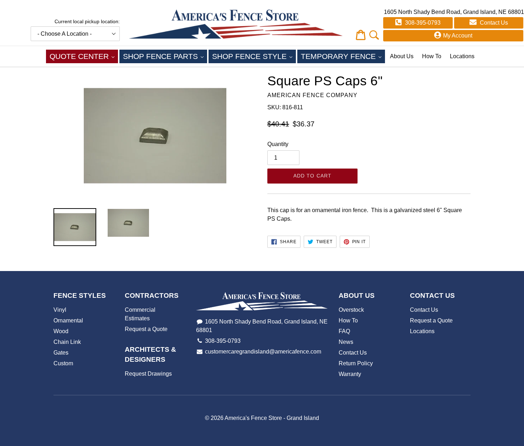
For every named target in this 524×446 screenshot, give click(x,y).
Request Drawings (148, 374)
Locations (462, 56)
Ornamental (68, 320)
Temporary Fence (343, 56)
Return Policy (356, 363)
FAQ (344, 331)
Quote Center (84, 56)
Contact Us (493, 23)
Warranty (350, 374)
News (346, 342)
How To (431, 56)
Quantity (277, 144)
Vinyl (59, 310)
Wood (60, 331)
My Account (457, 35)
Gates (60, 353)
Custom (63, 363)
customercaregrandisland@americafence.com (263, 352)
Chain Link (67, 342)
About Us (401, 56)
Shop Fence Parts (165, 56)
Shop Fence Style (254, 56)
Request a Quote (146, 329)
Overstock (351, 310)
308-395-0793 (422, 23)
